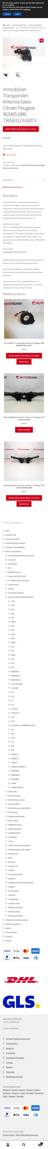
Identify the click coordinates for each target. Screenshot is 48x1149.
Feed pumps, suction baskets (19, 808)
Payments (10, 1072)
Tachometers (13, 899)
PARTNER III (15, 775)
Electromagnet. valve (16, 800)
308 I (13, 638)
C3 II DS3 (14, 709)
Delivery (9, 1067)
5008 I (13, 655)
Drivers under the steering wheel (32, 165)
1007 (13, 601)
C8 (12, 742)
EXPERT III (15, 758)
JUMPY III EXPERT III (18, 766)
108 (12, 609)
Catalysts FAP (11, 535)
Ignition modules (15, 829)
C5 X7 (13, 737)
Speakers (11, 878)
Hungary (15, 1093)
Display (11, 589)
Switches (11, 895)
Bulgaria (6, 1090)
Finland (29, 1090)
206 (12, 613)
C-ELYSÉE (14, 688)
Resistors (12, 862)
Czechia (14, 1090)
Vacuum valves (14, 903)
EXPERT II (14, 754)
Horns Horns (13, 820)
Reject (17, 14)
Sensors (11, 870)
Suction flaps (13, 891)
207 (12, 617)
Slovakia (20, 1096)
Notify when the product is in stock (21, 129)
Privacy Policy (12, 1043)
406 (12, 646)
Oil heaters (12, 837)
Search (24, 1145)
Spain (5, 1096)
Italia (22, 1093)
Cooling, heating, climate (15, 543)
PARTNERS (15, 779)
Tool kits (9, 936)
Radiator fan (13, 853)
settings (27, 9)
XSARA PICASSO (17, 787)
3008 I (13, 622)
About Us (10, 1048)
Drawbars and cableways (15, 547)
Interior (8, 928)
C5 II (12, 733)
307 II (13, 634)
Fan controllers (14, 804)
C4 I (12, 717)
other (10, 841)
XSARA (13, 783)
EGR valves (12, 791)
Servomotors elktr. (15, 874)
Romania (39, 1093)
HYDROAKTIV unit (15, 824)
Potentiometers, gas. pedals (19, 849)
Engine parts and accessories (17, 920)
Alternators (12, 564)
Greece (22, 1090)
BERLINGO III (16, 680)
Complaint (10, 1053)
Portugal (30, 1093)
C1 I (17, 28)
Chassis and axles (12, 539)
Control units (13, 584)
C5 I (12, 729)
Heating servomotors (16, 816)
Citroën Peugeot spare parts (18, 1039)
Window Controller (15, 907)
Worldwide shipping (14, 1076)
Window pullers (14, 911)
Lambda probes (14, 833)
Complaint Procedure (15, 1057)
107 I (13, 165)
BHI (9, 568)
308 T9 (13, 642)
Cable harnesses (14, 572)
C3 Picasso (15, 713)
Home (8, 25)
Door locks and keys (16, 593)
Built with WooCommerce (27, 1135)
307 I (13, 630)
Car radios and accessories (18, 580)
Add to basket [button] (24, 429)
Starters (11, 887)
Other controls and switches (19, 845)
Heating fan (13, 812)
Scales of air (13, 866)
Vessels (8, 940)
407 (12, 651)
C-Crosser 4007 (16, 684)
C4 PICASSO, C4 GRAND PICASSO (23, 725)
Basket (37, 1142)
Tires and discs (11, 932)
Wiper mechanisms (15, 916)
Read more (24, 361)
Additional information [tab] (12, 187)
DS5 (12, 750)
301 (12, 626)
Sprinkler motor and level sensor (20, 882)
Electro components (19, 25)
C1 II (12, 696)
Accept (7, 14)
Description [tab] (8, 180)
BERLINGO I (15, 671)
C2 (12, 700)
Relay (10, 858)
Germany (6, 1093)
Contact (9, 1062)
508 (12, 659)
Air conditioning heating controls (21, 555)
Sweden (12, 1096)
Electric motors (14, 795)
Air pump (11, 560)
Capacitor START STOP (17, 576)
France (37, 1090)
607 (12, 663)
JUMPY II (14, 762)
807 (12, 667)
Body (7, 531)
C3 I (12, 704)
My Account (8, 1145)
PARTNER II (15, 771)
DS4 (12, 746)
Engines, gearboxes (13, 924)
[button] (41, 41)
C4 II (12, 721)
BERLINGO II (15, 675)
